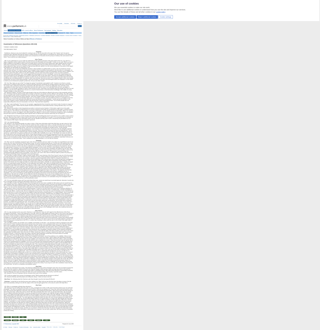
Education (59, 30)
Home (5, 30)
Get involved (47, 30)
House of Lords (18, 33)
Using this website (36, 327)
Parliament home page (13, 35)
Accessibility (59, 23)
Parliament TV (61, 33)
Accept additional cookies (125, 17)
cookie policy (160, 12)
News (67, 33)
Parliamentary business (14, 30)
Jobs (31, 327)
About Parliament (38, 30)
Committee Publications (45, 35)
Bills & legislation (33, 33)
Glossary (10, 327)
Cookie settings (165, 17)
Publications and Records (35, 35)
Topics (71, 33)
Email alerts (66, 23)
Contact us (79, 23)
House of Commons (9, 33)
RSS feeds (73, 23)
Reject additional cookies (147, 17)
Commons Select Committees (72, 35)
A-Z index (5, 327)
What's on (25, 33)
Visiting (54, 30)
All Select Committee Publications (57, 35)
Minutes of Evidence (36, 39)
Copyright (44, 327)
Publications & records (51, 33)
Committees (42, 33)
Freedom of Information (24, 327)
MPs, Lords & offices (27, 30)
